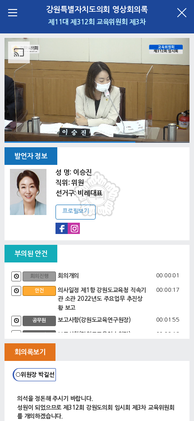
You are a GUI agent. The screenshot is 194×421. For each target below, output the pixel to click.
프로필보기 (75, 211)
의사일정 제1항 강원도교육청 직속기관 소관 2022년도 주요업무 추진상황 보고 (102, 299)
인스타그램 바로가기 (74, 228)
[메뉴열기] (12, 12)
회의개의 (68, 276)
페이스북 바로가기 (61, 228)
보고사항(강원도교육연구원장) (94, 320)
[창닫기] (181, 12)
